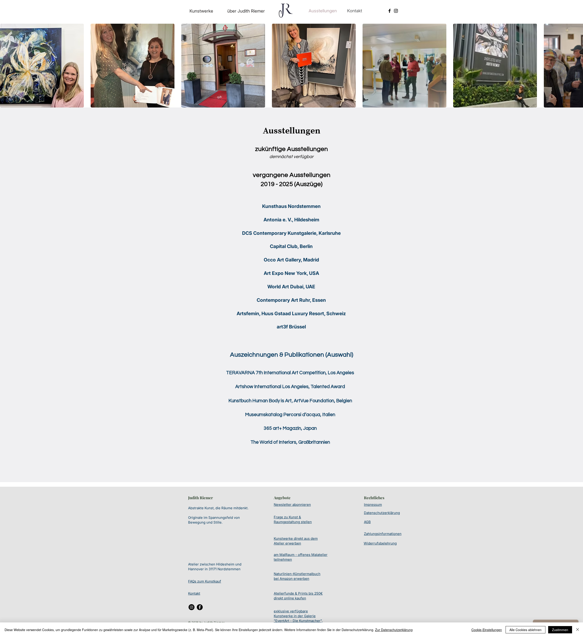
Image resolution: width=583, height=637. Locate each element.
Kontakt (194, 593)
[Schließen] (577, 629)
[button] (42, 65)
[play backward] (5, 65)
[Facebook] (389, 10)
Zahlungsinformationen (382, 534)
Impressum (373, 504)
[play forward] (577, 65)
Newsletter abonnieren (292, 504)
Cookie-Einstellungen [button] (486, 629)
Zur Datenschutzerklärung (394, 629)
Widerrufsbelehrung (380, 543)
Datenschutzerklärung (382, 513)
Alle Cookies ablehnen (525, 629)
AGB (367, 522)
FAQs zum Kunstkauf (204, 581)
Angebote (282, 497)
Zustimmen (560, 629)
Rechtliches (374, 497)
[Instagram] (396, 10)
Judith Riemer (200, 497)
